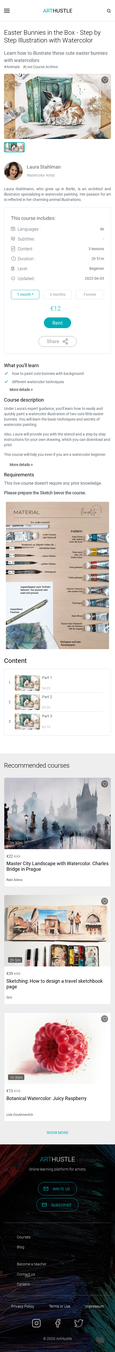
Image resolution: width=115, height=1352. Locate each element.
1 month (25, 294)
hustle (57, 1159)
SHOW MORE (57, 1132)
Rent (57, 323)
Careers (23, 1284)
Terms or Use (59, 1306)
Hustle (57, 10)
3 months (58, 294)
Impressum (94, 1306)
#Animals (12, 67)
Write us (61, 1189)
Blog (20, 1247)
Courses (23, 1237)
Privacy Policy (22, 1306)
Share (53, 341)
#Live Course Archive (40, 67)
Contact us (26, 1274)
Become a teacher (32, 1264)
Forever (90, 294)
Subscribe (61, 1205)
